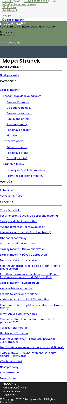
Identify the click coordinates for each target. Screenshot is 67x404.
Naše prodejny (9, 367)
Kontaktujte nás (10, 372)
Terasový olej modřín (13, 328)
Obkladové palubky (19, 108)
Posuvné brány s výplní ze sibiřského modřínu (29, 216)
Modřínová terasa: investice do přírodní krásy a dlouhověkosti (30, 267)
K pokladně (13, 43)
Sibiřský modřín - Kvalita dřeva (19, 283)
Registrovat (9, 10)
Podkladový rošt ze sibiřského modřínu (24, 299)
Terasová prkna (13, 141)
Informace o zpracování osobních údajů (25, 232)
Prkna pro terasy (17, 147)
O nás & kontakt (10, 210)
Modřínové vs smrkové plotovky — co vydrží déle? (32, 347)
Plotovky (12, 135)
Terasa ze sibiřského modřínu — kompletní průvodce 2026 (27, 320)
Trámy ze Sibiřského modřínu (25, 176)
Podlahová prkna (17, 153)
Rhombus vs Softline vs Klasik (18, 314)
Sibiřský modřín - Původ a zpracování (24, 255)
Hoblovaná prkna (18, 119)
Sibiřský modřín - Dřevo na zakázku (22, 249)
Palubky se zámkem (19, 113)
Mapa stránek (9, 378)
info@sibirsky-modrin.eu (19, 4)
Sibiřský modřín (9, 90)
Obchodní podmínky (13, 238)
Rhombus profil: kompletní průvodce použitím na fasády (31, 306)
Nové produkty (9, 75)
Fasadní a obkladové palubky (22, 96)
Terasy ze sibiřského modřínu (18, 221)
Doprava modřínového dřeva (18, 243)
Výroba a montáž (11, 361)
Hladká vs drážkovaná (14, 333)
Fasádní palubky (17, 124)
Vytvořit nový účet (11, 196)
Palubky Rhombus (18, 102)
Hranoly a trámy (13, 164)
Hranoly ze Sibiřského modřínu (26, 170)
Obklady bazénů (17, 158)
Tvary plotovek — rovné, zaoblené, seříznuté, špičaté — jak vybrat (28, 354)
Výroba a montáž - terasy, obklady (22, 227)
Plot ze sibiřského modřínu (16, 288)
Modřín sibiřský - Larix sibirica (18, 260)
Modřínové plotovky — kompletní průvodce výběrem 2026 (28, 340)
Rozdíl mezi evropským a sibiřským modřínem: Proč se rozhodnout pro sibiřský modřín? (29, 275)
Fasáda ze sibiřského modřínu (19, 294)
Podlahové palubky (19, 130)
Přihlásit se (9, 7)
